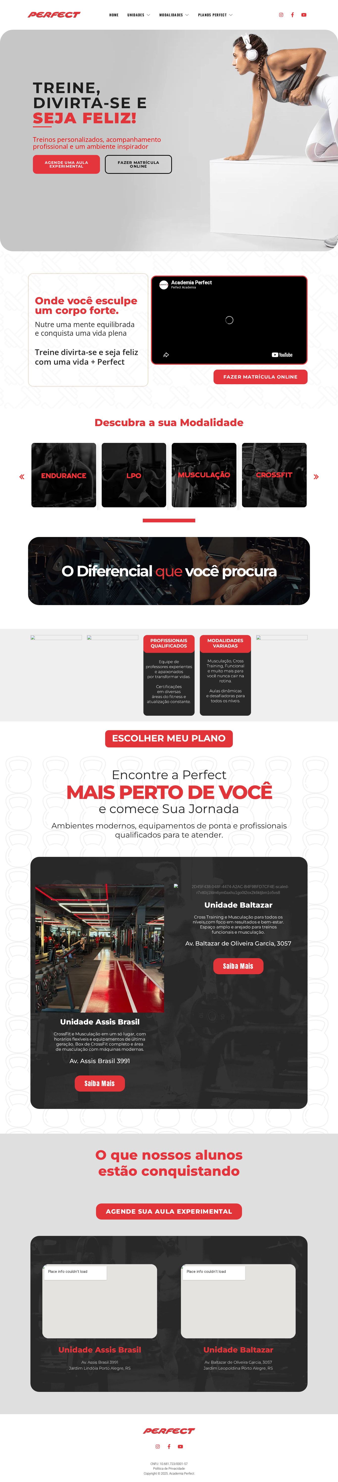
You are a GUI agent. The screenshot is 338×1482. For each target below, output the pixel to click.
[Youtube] (304, 15)
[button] (261, 377)
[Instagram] (281, 15)
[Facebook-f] (292, 15)
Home (114, 14)
